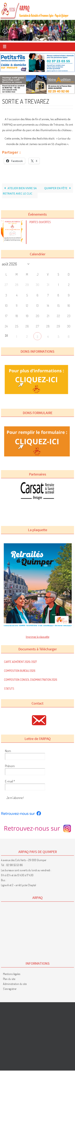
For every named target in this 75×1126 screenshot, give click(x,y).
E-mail (10, 781)
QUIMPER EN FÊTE (56, 188)
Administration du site (15, 984)
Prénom (10, 766)
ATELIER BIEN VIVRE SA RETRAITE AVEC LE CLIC (20, 191)
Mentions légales (11, 974)
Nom (8, 751)
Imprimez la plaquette (37, 636)
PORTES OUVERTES (40, 222)
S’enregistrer (10, 988)
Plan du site (9, 979)
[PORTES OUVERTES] (13, 241)
